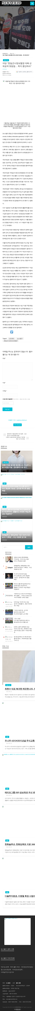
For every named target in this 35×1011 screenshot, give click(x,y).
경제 (4, 483)
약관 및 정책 (5, 967)
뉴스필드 (20, 338)
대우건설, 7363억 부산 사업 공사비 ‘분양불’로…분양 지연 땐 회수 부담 (23, 603)
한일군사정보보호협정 (10, 340)
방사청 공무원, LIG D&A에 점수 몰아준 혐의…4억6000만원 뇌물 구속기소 (22, 638)
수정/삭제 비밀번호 (16, 399)
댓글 (4, 358)
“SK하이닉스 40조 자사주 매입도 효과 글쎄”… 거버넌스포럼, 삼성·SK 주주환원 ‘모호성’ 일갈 (23, 595)
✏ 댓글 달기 (17, 1009)
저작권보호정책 (17, 969)
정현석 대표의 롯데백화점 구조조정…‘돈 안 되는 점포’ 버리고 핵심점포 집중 (21, 559)
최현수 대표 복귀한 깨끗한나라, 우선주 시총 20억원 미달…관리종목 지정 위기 (16, 466)
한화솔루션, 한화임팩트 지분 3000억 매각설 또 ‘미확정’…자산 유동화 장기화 (16, 536)
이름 (4, 382)
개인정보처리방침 (27, 967)
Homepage (5, 53)
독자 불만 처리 (15, 967)
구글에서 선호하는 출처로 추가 (25, 71)
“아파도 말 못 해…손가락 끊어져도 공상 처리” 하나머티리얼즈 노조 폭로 (21, 612)
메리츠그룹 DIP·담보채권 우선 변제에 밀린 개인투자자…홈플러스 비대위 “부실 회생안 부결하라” (16, 512)
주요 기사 (12, 53)
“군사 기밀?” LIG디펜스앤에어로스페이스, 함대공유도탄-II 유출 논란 (22, 620)
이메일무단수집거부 (7, 972)
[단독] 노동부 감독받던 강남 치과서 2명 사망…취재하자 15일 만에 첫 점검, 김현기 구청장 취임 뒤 (23, 629)
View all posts (17, 424)
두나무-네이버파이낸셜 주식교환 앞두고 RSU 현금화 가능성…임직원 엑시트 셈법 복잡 (16, 488)
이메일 (5, 391)
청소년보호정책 (6, 969)
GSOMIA (11, 338)
